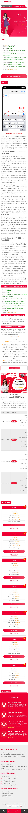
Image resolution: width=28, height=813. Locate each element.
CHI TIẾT (4, 82)
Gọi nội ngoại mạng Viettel (8, 785)
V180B (14, 560)
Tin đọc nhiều (6, 691)
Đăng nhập (17, 811)
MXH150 (14, 507)
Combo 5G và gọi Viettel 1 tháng (9, 776)
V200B (14, 613)
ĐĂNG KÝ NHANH (14, 368)
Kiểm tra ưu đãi (24, 811)
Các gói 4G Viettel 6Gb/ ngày (16, 722)
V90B (14, 665)
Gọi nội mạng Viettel (6, 783)
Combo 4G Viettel (7, 6)
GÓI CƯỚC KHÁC (6, 502)
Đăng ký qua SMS (14, 76)
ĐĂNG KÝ (14, 421)
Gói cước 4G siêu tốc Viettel (15, 712)
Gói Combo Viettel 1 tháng (18, 6)
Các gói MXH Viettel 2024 (14, 702)
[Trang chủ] (2, 6)
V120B (14, 639)
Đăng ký (14, 525)
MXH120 (14, 534)
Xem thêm (11, 708)
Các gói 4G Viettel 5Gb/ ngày (16, 731)
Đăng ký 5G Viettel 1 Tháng (8, 778)
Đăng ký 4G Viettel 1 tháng (8, 780)
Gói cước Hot (10, 811)
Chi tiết (14, 528)
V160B (14, 586)
